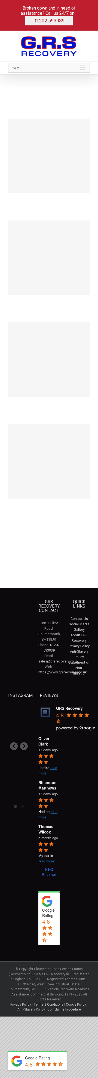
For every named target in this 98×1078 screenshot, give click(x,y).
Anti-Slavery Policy (31, 1009)
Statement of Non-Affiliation (79, 667)
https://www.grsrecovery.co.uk (62, 672)
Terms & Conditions (48, 1004)
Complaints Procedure (64, 1009)
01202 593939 (49, 20)
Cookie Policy (76, 1004)
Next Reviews (49, 871)
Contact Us (79, 619)
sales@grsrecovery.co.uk (58, 661)
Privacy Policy (79, 646)
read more (46, 861)
